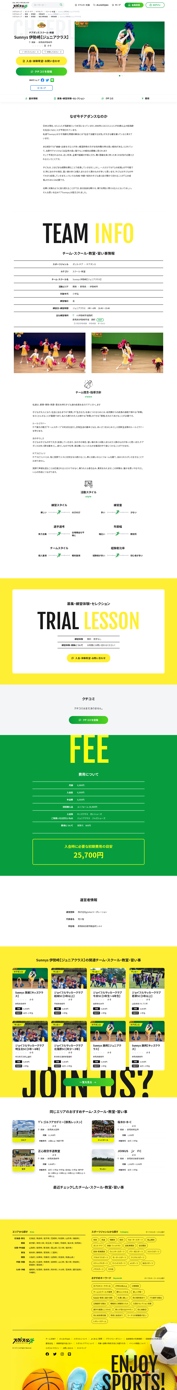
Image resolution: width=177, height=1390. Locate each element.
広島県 (39, 1262)
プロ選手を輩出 (155, 1297)
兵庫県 (39, 1257)
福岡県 (32, 1269)
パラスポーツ (98, 1269)
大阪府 (32, 1257)
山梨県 (32, 1248)
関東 (33, 42)
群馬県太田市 (53, 1129)
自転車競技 (129, 1245)
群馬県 (83, 286)
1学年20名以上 (121, 1286)
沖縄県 (32, 1272)
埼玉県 (48, 1243)
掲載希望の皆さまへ (64, 1343)
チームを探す (51, 1338)
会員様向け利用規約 (134, 1338)
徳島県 (76, 1262)
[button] (119, 75)
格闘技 (112, 1239)
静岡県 (39, 1252)
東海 (23, 1252)
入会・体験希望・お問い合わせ (43, 61)
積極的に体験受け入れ (119, 1303)
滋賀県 (54, 1257)
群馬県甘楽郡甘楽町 (136, 1158)
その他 (110, 1269)
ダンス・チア (78, 264)
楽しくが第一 (138, 1292)
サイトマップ (81, 1348)
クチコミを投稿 (43, 71)
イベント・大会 (84, 4)
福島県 (76, 1238)
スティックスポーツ (100, 1263)
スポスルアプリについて (85, 1343)
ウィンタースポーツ (117, 1251)
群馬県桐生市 (133, 1129)
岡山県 (32, 1262)
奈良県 (61, 1257)
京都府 (47, 1257)
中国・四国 (20, 1262)
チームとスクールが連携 (102, 1292)
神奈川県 (40, 1243)
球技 (95, 1239)
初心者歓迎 (141, 1309)
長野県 (39, 1248)
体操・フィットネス (114, 1245)
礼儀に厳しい (123, 1297)
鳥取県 (47, 1262)
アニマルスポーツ (137, 1257)
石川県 (61, 1248)
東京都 (32, 1243)
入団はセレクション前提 (142, 1303)
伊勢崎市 (94, 286)
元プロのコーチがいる (102, 1286)
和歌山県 (69, 1257)
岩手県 (47, 1238)
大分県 (61, 1269)
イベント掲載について (137, 1343)
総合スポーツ (148, 1263)
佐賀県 (39, 1269)
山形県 (68, 1238)
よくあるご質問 (96, 1338)
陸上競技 (150, 1239)
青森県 (39, 1238)
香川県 (68, 1262)
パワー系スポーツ (136, 1251)
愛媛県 (32, 1265)
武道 (103, 1239)
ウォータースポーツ (135, 1239)
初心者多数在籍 (99, 1315)
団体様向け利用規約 (154, 1338)
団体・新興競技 (99, 1251)
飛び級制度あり (139, 1297)
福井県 (68, 1248)
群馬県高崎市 (53, 1158)
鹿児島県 (77, 1269)
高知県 (39, 1265)
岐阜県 (32, 1252)
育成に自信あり (116, 1315)
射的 (121, 1239)
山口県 (61, 1262)
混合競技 (142, 1245)
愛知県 (47, 1252)
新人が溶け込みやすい (124, 1309)
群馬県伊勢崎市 (45, 42)
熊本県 (54, 1269)
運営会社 (49, 1343)
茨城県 (63, 1243)
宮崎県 (68, 1269)
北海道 (32, 1238)
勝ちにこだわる (122, 1292)
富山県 (54, 1248)
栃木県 (70, 1243)
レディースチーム (99, 1321)
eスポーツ (134, 1263)
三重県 (54, 1252)
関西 (23, 1257)
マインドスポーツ (118, 1263)
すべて (155, 1232)
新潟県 (47, 1248)
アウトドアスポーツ (100, 1257)
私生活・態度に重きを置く (103, 1297)
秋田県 (61, 1238)
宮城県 (54, 1238)
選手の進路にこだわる (102, 1309)
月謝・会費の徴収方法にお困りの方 (111, 1343)
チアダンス (91, 264)
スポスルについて (80, 1338)
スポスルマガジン (52, 1348)
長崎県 (47, 1269)
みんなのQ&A (102, 4)
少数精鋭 (135, 1286)
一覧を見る (86, 1082)
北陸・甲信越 (19, 1248)
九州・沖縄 (20, 1269)
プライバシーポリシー (114, 1338)
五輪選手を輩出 (99, 1303)
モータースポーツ (119, 1257)
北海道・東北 (19, 1238)
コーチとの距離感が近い (136, 1315)
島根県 (54, 1262)
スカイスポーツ (153, 1251)
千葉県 (56, 1243)
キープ (117, 4)
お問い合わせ (68, 1348)
